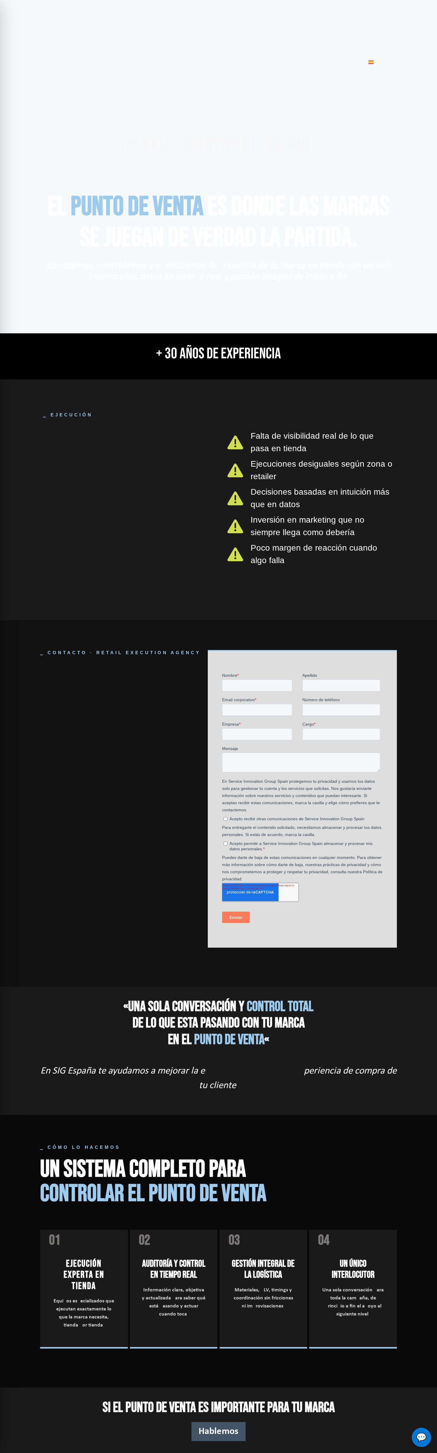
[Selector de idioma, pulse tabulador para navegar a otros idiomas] (371, 62)
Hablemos (218, 1431)
